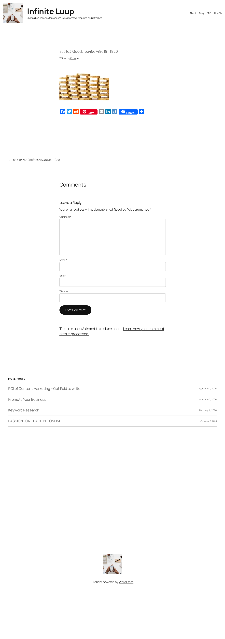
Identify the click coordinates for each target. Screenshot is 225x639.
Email (62, 275)
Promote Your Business (27, 399)
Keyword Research (23, 410)
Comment (65, 216)
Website (63, 291)
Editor (73, 58)
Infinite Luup (50, 11)
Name (63, 259)
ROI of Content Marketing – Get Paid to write (44, 389)
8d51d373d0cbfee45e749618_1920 (36, 160)
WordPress (126, 582)
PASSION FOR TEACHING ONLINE (34, 421)
